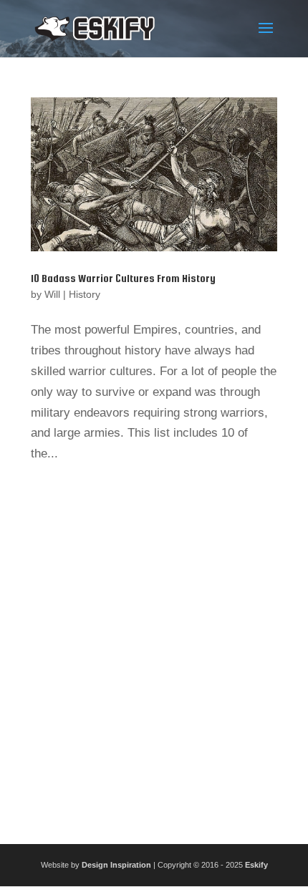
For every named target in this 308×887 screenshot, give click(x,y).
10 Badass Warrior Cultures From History (123, 278)
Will (52, 294)
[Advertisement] (154, 649)
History (84, 294)
